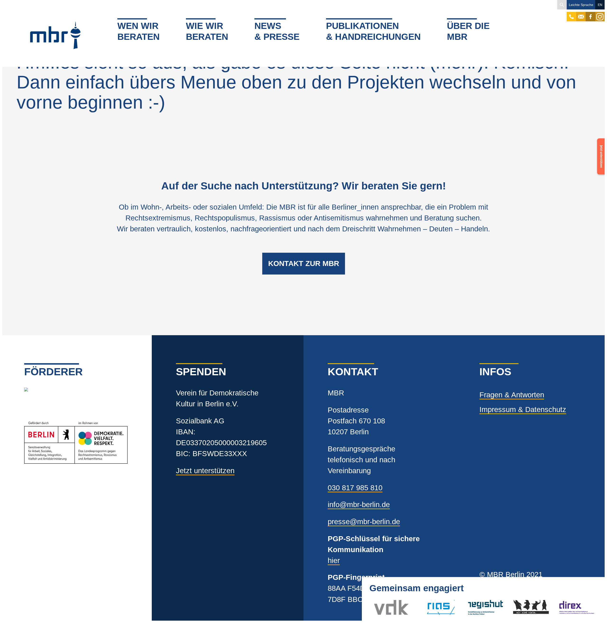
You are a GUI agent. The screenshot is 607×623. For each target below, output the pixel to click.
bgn (519, 607)
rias (425, 607)
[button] (562, 4)
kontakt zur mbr (303, 263)
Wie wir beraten (207, 31)
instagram (600, 14)
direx (566, 607)
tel (571, 14)
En (600, 5)
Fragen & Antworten (511, 395)
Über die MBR (468, 31)
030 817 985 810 (355, 488)
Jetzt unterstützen (205, 471)
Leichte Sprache (581, 5)
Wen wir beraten (138, 31)
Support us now (600, 158)
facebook (590, 14)
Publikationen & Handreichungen (373, 31)
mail (581, 14)
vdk (380, 607)
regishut (480, 607)
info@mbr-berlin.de (359, 504)
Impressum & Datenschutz (522, 409)
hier (334, 560)
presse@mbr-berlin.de (364, 522)
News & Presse (276, 31)
